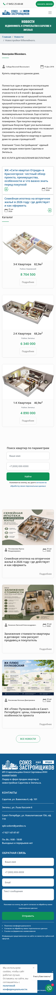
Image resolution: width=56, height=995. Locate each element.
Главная (6, 36)
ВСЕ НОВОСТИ (28, 738)
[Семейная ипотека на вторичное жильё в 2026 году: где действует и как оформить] (28, 527)
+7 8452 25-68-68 (14, 3)
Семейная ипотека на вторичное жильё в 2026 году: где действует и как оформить (27, 202)
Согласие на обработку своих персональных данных (25, 928)
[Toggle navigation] (50, 12)
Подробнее (28, 282)
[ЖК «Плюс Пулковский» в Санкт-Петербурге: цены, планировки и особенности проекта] (28, 677)
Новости (19, 36)
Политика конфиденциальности (17, 926)
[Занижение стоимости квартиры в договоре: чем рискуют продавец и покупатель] (28, 602)
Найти (28, 476)
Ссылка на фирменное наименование (20, 931)
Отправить (28, 915)
